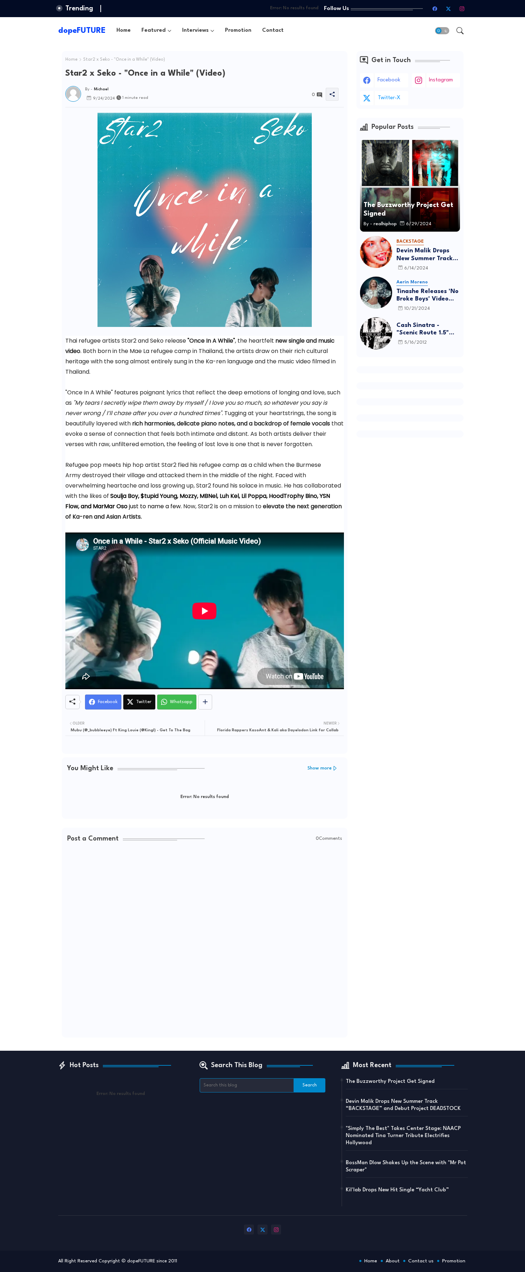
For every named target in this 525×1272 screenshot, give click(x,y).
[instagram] (462, 9)
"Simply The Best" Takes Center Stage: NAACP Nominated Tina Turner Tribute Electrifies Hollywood (403, 1136)
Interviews (195, 30)
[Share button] (205, 702)
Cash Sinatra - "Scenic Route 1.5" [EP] (422, 329)
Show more (320, 768)
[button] (442, 30)
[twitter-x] (449, 9)
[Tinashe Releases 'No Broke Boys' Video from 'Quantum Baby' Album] (376, 293)
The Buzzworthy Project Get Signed (390, 1081)
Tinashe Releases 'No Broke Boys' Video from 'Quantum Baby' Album (428, 295)
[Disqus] (204, 941)
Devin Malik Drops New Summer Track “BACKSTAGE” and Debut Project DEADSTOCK (424, 255)
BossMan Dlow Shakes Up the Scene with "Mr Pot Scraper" (406, 1166)
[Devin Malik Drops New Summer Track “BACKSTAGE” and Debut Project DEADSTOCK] (376, 252)
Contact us (421, 1260)
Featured (153, 30)
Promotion (238, 30)
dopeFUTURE (82, 31)
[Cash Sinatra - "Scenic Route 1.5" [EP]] (376, 333)
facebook (389, 80)
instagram (441, 80)
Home (123, 30)
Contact (273, 30)
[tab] (123, 30)
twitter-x (389, 98)
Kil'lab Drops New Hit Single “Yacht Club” (397, 1190)
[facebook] (435, 9)
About (393, 1260)
